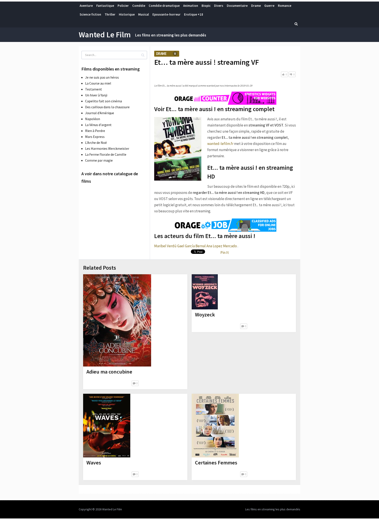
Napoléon (92, 119)
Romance (284, 6)
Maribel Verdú (165, 246)
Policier (123, 6)
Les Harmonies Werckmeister (107, 148)
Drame (256, 6)
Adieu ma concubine (109, 371)
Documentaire (237, 6)
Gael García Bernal (191, 246)
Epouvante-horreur (166, 14)
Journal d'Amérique (99, 113)
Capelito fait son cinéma (103, 101)
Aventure (86, 6)
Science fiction (90, 14)
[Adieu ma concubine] (117, 320)
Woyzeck (205, 314)
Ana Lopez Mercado (221, 246)
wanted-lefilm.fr (220, 143)
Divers (218, 6)
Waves (93, 462)
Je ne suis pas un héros (102, 77)
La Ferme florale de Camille (105, 154)
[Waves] (106, 425)
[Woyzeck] (205, 291)
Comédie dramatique (164, 6)
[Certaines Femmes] (215, 425)
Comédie (138, 6)
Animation (190, 6)
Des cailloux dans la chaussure (107, 107)
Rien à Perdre (95, 130)
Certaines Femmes (216, 462)
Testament (93, 89)
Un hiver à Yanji (96, 95)
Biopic (206, 6)
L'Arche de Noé (96, 142)
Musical (143, 14)
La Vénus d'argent (98, 125)
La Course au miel (98, 83)
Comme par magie (99, 160)
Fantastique (105, 6)
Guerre (269, 6)
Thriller (110, 14)
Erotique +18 (193, 14)
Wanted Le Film (105, 35)
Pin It (224, 252)
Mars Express (95, 136)
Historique (127, 14)
